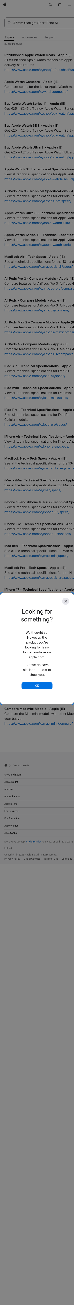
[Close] (65, 601)
